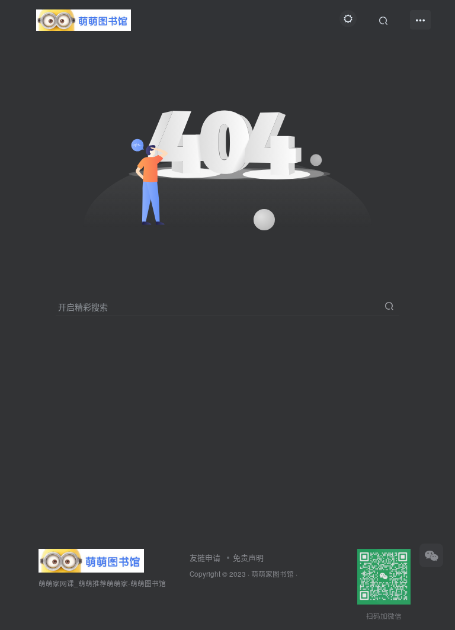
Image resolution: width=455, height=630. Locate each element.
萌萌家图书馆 (272, 573)
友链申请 (205, 557)
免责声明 (248, 557)
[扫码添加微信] (431, 555)
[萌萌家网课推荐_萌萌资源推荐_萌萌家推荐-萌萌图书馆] (91, 559)
